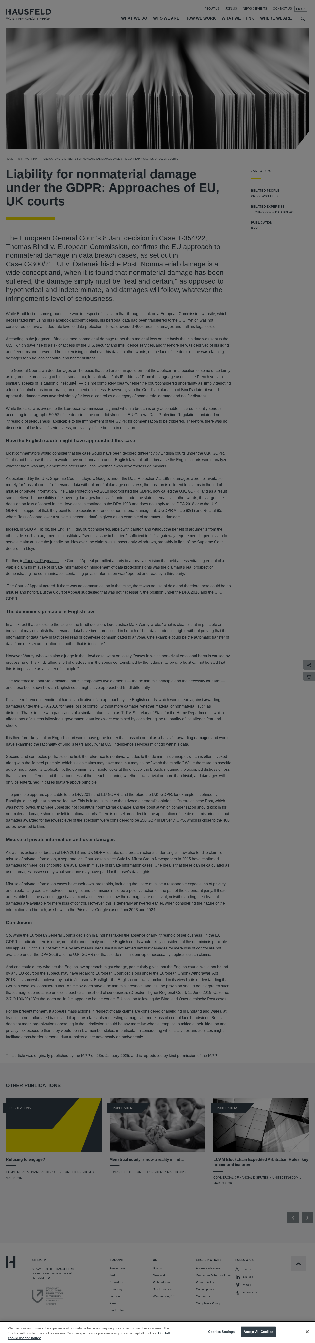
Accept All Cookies (258, 1331)
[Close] (307, 1331)
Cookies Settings (221, 1331)
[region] (157, 1332)
